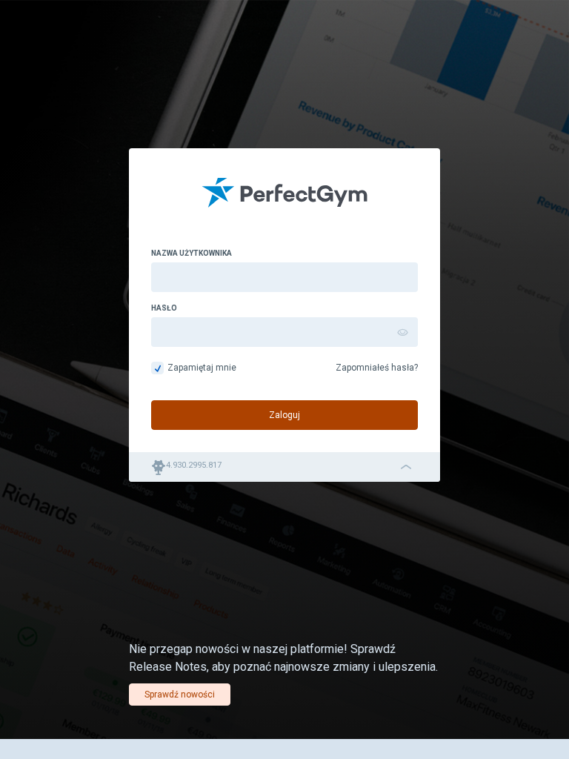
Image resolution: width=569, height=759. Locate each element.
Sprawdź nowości (179, 694)
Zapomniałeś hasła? (377, 367)
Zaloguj (284, 415)
